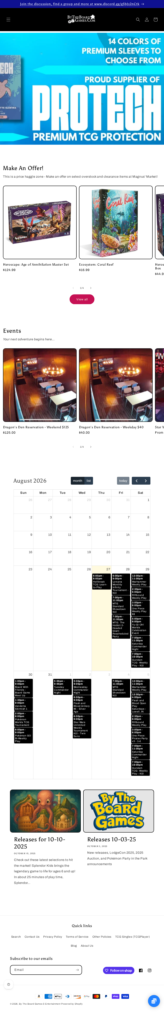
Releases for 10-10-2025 (39, 843)
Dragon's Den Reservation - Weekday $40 (111, 427)
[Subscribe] (77, 970)
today (123, 480)
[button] (8, 19)
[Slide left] (73, 288)
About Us (87, 945)
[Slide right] (90, 288)
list (89, 480)
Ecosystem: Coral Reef (96, 264)
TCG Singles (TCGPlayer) (132, 936)
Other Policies (101, 936)
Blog (74, 945)
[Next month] (145, 481)
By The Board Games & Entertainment (40, 1004)
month (77, 480)
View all (82, 299)
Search (16, 936)
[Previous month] (136, 481)
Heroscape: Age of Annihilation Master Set (36, 264)
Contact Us (32, 936)
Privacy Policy (52, 936)
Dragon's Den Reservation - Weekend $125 (36, 427)
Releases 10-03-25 (111, 839)
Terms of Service (77, 936)
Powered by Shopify (72, 1004)
